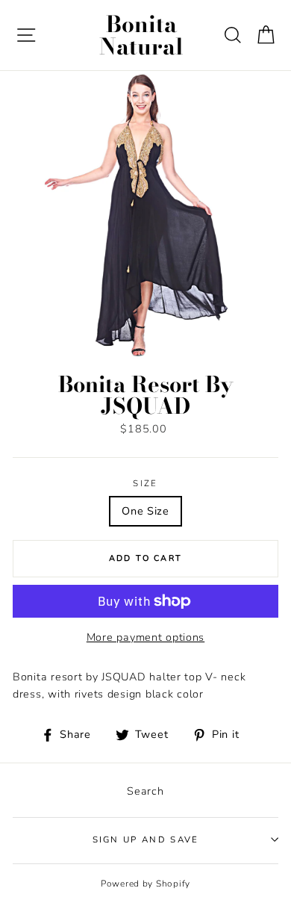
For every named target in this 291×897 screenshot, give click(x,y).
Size (145, 483)
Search (145, 790)
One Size (145, 510)
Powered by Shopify (145, 884)
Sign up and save (146, 839)
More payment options (145, 637)
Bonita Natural (141, 35)
